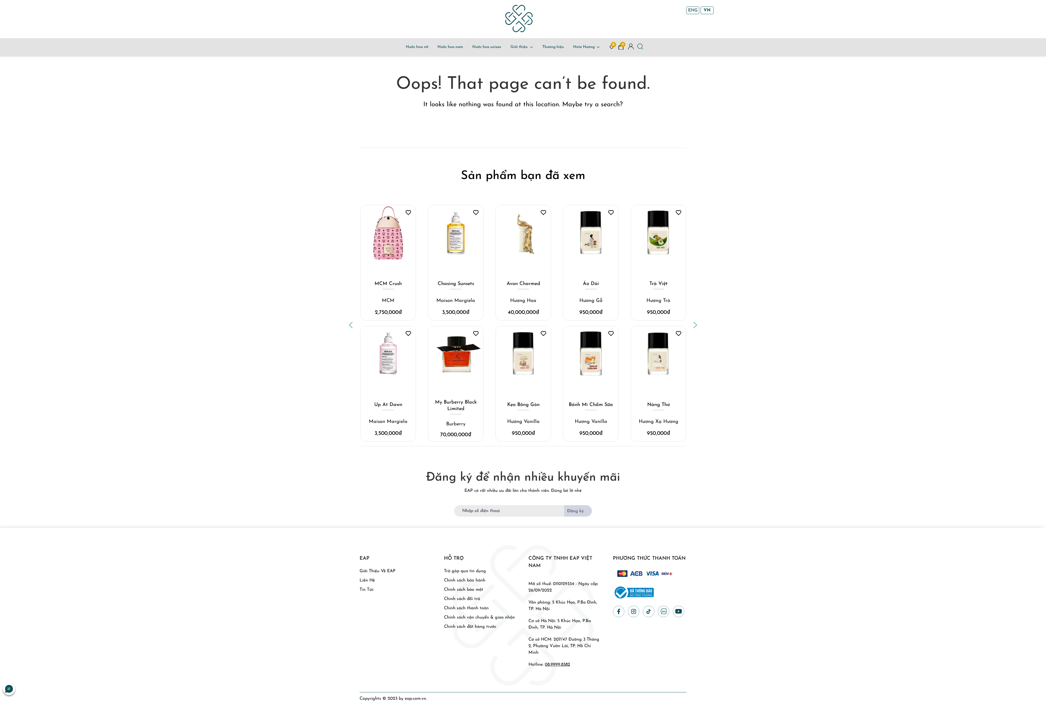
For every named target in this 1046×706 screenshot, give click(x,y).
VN (707, 10)
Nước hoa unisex (486, 47)
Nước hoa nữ (417, 47)
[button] (350, 325)
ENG (693, 10)
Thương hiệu (553, 47)
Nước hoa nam (450, 47)
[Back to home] (519, 18)
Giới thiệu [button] (519, 47)
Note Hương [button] (584, 47)
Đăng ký (575, 511)
